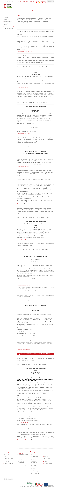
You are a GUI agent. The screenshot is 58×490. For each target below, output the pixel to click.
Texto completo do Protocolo (24, 440)
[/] (8, 6)
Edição (5, 25)
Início (5, 10)
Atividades (6, 19)
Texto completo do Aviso (23, 87)
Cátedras (32, 454)
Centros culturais (8, 21)
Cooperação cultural (9, 26)
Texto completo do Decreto (23, 133)
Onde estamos (26, 1)
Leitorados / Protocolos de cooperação (35, 465)
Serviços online (44, 10)
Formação (33, 470)
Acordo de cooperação (37, 447)
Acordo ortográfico (35, 471)
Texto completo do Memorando (24, 51)
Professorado (33, 459)
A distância (20, 456)
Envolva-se (6, 461)
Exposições (6, 23)
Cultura (6, 15)
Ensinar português (35, 452)
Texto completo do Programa (23, 349)
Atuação (5, 456)
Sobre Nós (20, 1)
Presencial (20, 457)
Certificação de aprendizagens (21, 462)
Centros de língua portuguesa (34, 467)
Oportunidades (35, 10)
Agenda (6, 17)
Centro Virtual (26, 10)
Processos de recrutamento (34, 462)
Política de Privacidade (40, 479)
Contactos (32, 1)
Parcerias (18, 10)
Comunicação (43, 1)
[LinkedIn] (12, 479)
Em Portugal (20, 459)
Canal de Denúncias (50, 479)
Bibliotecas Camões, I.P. (22, 464)
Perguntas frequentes (9, 28)
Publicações (37, 1)
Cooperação (7, 452)
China (29, 447)
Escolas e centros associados (34, 457)
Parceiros (6, 459)
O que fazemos (11, 10)
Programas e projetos (8, 458)
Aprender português (20, 452)
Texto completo (20, 204)
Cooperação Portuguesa (9, 454)
